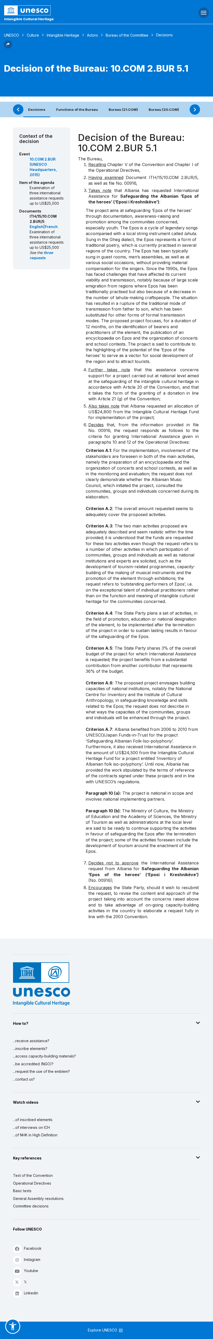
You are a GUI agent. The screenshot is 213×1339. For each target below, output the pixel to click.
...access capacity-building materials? (44, 1056)
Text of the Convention (33, 1175)
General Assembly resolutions (38, 1198)
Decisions (36, 109)
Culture (33, 35)
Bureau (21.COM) (123, 109)
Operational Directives (32, 1183)
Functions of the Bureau (77, 109)
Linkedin (31, 1293)
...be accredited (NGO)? (33, 1064)
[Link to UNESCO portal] (71, 10)
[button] (8, 47)
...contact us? (24, 1079)
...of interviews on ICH (31, 1127)
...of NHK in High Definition (35, 1135)
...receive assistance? (31, 1041)
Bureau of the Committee (127, 35)
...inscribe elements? (30, 1048)
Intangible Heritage (63, 35)
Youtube (31, 1270)
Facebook (33, 1248)
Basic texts (22, 1191)
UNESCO (11, 35)
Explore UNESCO (103, 1330)
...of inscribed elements (32, 1119)
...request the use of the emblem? (41, 1071)
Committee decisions (31, 1206)
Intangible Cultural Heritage (29, 19)
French (51, 226)
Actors (92, 35)
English (36, 226)
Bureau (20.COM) (164, 109)
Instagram (32, 1259)
